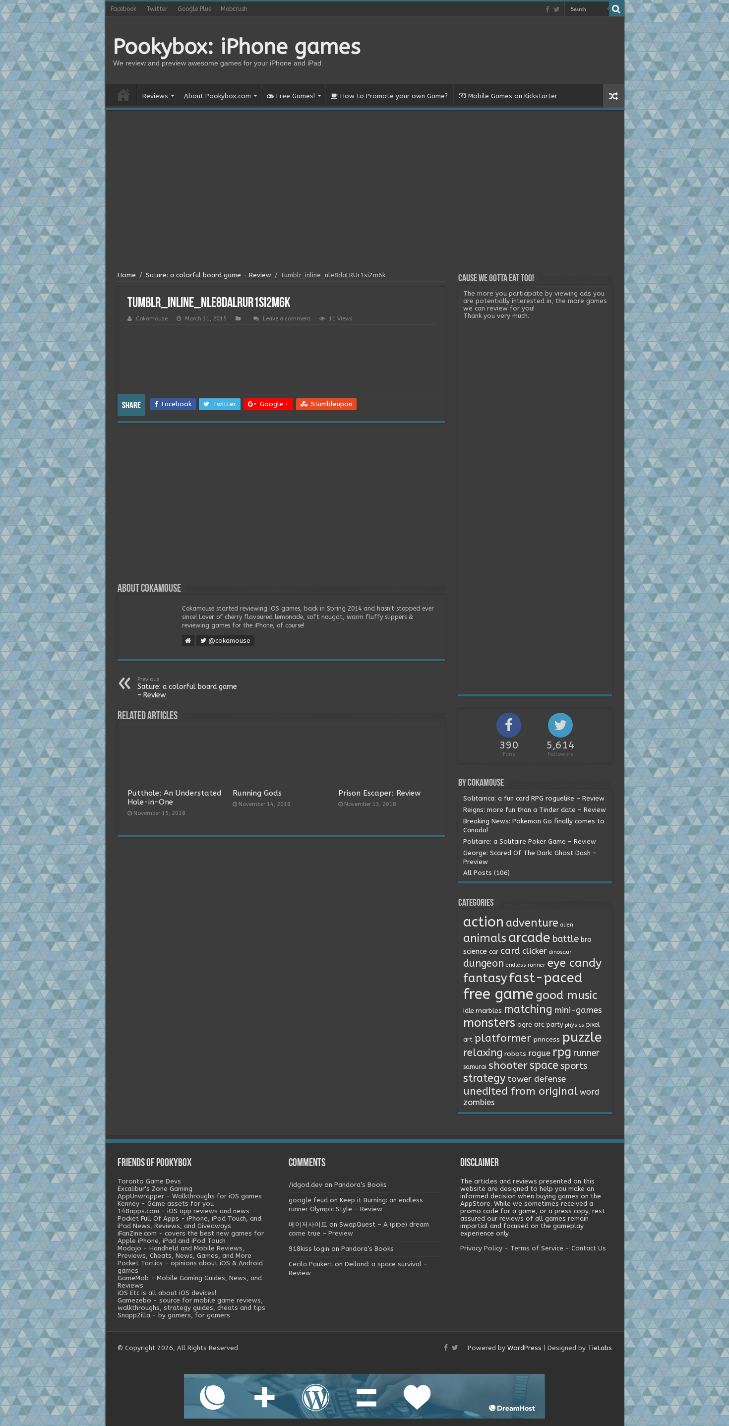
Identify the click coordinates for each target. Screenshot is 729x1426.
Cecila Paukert (311, 1264)
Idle (468, 1010)
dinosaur (560, 952)
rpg (561, 1052)
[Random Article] (613, 96)
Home (123, 94)
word (590, 1092)
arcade (529, 937)
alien (566, 925)
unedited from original (520, 1091)
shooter (508, 1065)
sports (573, 1065)
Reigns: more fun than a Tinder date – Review (534, 809)
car (493, 951)
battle (565, 938)
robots (515, 1054)
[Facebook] (547, 9)
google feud (308, 1200)
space (544, 1065)
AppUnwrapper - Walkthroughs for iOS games (190, 1196)
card (510, 950)
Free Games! (295, 96)
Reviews (155, 96)
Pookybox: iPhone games (237, 46)
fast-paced (545, 978)
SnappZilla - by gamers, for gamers (174, 1315)
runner (586, 1053)
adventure (532, 923)
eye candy (574, 963)
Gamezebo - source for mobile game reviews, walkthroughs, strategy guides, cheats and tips (191, 1304)
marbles (489, 1011)
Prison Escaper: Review (379, 793)
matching (528, 1009)
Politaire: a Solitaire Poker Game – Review (529, 841)
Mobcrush (234, 8)
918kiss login (309, 1248)
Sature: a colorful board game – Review (187, 687)
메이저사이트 (308, 1224)
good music (567, 995)
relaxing (482, 1052)
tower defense (536, 1079)
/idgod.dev (305, 1184)
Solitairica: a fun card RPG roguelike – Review (534, 798)
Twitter (157, 8)
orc (539, 1024)
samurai (474, 1066)
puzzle (582, 1037)
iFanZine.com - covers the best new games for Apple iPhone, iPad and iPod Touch (191, 1237)
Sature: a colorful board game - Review (208, 275)
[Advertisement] (365, 192)
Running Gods (257, 793)
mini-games (578, 1010)
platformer (503, 1038)
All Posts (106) (486, 872)
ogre (524, 1025)
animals (484, 938)
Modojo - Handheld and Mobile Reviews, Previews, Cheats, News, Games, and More (184, 1251)
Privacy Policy (481, 1248)
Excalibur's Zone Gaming (155, 1188)
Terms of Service (536, 1248)
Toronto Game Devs (149, 1181)
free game (498, 994)
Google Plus (194, 8)
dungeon (483, 963)
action (483, 922)
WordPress (524, 1348)
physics (574, 1025)
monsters (489, 1023)
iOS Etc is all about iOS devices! (167, 1293)
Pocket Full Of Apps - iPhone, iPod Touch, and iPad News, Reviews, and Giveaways (189, 1222)
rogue (539, 1053)
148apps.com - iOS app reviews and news (183, 1211)
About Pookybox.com (217, 96)
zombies (479, 1102)
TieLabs (600, 1348)
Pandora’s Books (360, 1184)
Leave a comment (286, 318)
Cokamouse (152, 318)
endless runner (525, 965)
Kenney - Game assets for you (166, 1203)
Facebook (123, 8)
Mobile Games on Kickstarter (512, 96)
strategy (484, 1078)
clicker (534, 951)
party (555, 1024)
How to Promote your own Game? (394, 96)
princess (546, 1040)
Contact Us (588, 1248)
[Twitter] (556, 9)
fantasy (485, 978)
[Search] (616, 8)
